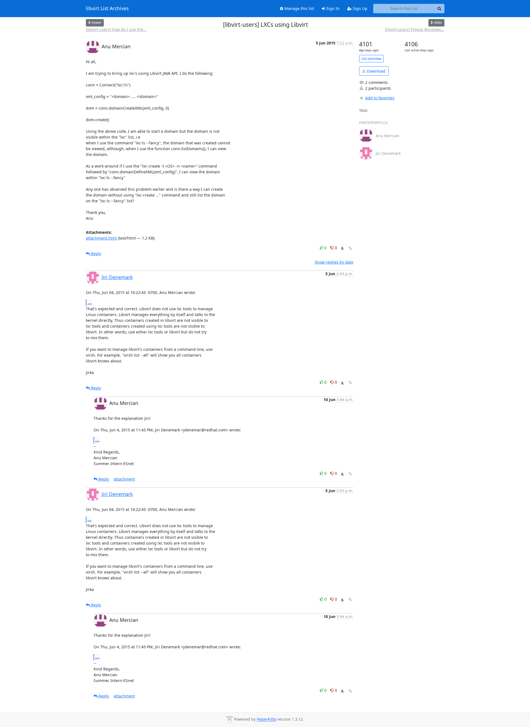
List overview (371, 58)
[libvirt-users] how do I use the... (116, 29)
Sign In (332, 8)
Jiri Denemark (117, 277)
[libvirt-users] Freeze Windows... (414, 29)
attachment (124, 479)
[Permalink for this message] (350, 248)
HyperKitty (266, 719)
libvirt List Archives (107, 8)
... (90, 302)
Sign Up (359, 8)
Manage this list (298, 8)
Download (375, 71)
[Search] (439, 8)
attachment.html (101, 238)
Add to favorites (379, 97)
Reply (95, 253)
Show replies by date (334, 262)
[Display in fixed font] (342, 248)
